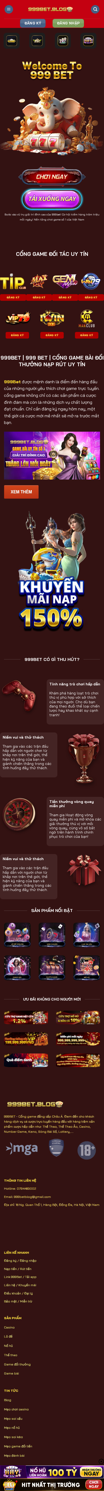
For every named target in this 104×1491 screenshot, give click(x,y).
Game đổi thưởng (17, 1364)
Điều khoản (12, 1293)
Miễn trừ (26, 1301)
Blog (7, 1400)
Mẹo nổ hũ (12, 1428)
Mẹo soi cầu (13, 1419)
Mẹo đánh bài (14, 1455)
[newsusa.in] (52, 9)
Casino (9, 1327)
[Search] (95, 9)
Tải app (31, 1277)
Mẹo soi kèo (13, 1437)
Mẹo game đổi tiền (18, 1446)
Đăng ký (10, 1261)
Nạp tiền (10, 1269)
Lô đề (8, 1336)
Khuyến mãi (27, 1285)
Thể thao (10, 1355)
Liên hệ (9, 1285)
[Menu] (9, 9)
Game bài (11, 1373)
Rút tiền (25, 1269)
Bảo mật (10, 1301)
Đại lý (28, 1293)
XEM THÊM (21, 492)
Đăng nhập (28, 1261)
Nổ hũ (8, 1346)
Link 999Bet (13, 1277)
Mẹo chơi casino (16, 1409)
